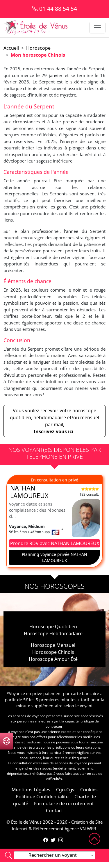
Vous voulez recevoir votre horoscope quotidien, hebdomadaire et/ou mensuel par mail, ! (54, 421)
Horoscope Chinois (53, 652)
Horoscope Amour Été (53, 659)
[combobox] (54, 855)
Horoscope (38, 48)
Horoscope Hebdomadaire (53, 633)
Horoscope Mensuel (53, 645)
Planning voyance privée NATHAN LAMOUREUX (54, 557)
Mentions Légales (31, 789)
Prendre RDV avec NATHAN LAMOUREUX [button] (54, 543)
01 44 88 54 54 (57, 9)
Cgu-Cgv (65, 789)
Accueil (11, 48)
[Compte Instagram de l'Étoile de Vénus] (60, 840)
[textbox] (54, 855)
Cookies (89, 789)
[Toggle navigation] (97, 27)
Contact (54, 810)
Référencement (48, 828)
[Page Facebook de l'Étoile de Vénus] (45, 840)
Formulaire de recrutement (64, 803)
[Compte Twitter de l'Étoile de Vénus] (53, 840)
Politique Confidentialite (42, 796)
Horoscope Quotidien (53, 626)
